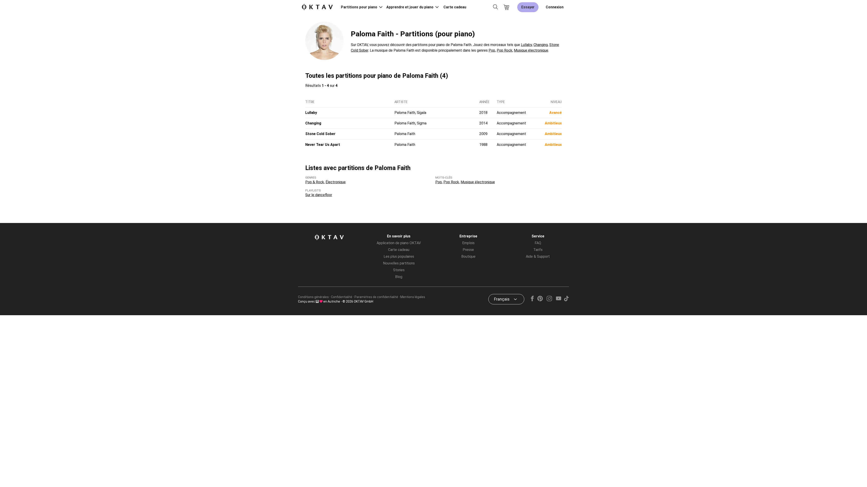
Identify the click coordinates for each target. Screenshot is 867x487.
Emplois (468, 243)
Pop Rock (504, 50)
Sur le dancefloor (318, 195)
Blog (398, 277)
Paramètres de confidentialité (376, 297)
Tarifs (538, 250)
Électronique (336, 182)
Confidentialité (341, 297)
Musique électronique (531, 50)
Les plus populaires (399, 256)
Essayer (527, 7)
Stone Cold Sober (320, 134)
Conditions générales (313, 297)
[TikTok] (566, 300)
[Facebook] (532, 300)
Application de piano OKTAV (399, 243)
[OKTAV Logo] (317, 7)
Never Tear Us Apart (322, 144)
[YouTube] (558, 300)
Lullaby (526, 45)
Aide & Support (538, 256)
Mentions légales (412, 297)
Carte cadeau (454, 7)
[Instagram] (549, 300)
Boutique (468, 256)
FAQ (538, 243)
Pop (492, 50)
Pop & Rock (314, 182)
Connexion (555, 7)
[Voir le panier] (506, 7)
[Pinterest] (540, 300)
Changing (541, 45)
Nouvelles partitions (399, 263)
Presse (468, 250)
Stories (399, 270)
